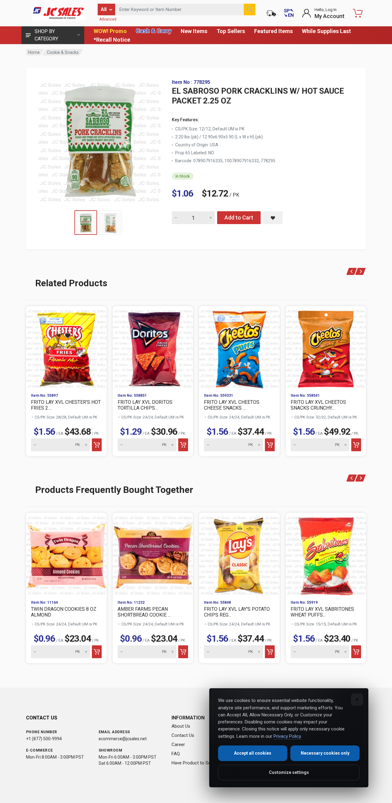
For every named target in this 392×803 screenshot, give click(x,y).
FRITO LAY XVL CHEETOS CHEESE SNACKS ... (231, 405)
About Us (181, 726)
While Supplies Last (326, 31)
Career (178, 744)
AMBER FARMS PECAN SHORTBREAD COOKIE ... (144, 612)
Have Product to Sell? (193, 763)
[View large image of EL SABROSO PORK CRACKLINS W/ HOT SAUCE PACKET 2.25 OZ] (99, 141)
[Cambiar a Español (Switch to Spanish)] (289, 13)
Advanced (107, 19)
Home (34, 52)
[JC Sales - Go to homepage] (58, 13)
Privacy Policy (287, 736)
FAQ (176, 753)
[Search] (249, 9)
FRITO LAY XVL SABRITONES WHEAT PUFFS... (322, 612)
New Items (194, 31)
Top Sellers (231, 31)
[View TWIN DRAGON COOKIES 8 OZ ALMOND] (66, 554)
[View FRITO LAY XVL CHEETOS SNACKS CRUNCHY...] (326, 347)
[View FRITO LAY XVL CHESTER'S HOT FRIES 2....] (66, 347)
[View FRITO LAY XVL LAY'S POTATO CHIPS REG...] (239, 554)
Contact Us (183, 735)
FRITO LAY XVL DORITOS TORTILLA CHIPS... (145, 405)
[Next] (360, 271)
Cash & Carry (154, 30)
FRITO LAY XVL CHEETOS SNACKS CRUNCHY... (318, 405)
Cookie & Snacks (63, 52)
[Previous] (351, 271)
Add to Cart (238, 217)
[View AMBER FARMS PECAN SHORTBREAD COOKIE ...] (153, 554)
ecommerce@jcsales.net (123, 738)
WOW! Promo (110, 31)
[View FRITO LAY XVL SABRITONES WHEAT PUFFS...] (326, 554)
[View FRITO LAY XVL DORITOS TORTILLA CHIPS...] (153, 347)
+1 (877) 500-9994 (44, 738)
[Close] (357, 699)
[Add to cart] (97, 444)
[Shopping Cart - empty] (357, 13)
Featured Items (273, 31)
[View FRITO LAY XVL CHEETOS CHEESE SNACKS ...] (239, 347)
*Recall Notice (112, 39)
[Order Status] (271, 13)
